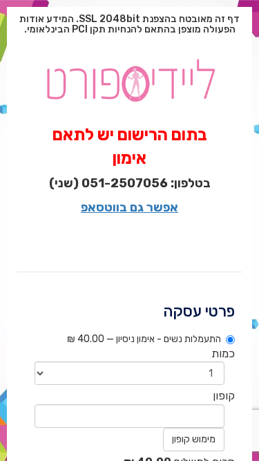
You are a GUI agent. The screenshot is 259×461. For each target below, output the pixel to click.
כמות (223, 353)
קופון (224, 395)
